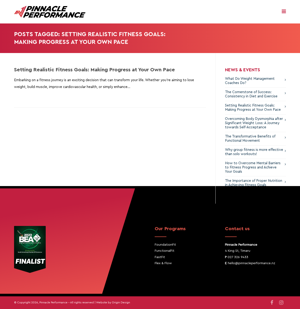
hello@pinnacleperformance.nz (251, 263)
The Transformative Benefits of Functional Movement (250, 138)
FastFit (160, 257)
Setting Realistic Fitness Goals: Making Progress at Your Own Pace (94, 69)
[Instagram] (281, 303)
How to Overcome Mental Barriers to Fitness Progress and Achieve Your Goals (253, 167)
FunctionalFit (164, 250)
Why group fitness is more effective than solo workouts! (254, 152)
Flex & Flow (163, 263)
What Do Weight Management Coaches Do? (250, 81)
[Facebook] (272, 303)
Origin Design (121, 302)
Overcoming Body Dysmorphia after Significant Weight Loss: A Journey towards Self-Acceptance (254, 123)
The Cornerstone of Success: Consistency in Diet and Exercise (251, 94)
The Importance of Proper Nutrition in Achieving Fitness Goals (253, 183)
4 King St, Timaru (237, 250)
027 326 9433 (238, 257)
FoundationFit (165, 244)
